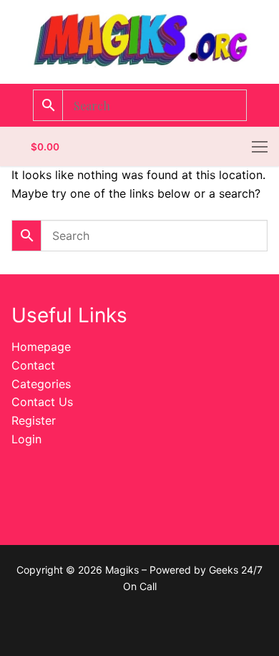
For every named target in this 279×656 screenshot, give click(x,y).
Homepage (41, 346)
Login (26, 439)
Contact (33, 365)
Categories (41, 384)
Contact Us (42, 402)
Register (33, 420)
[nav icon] (260, 147)
